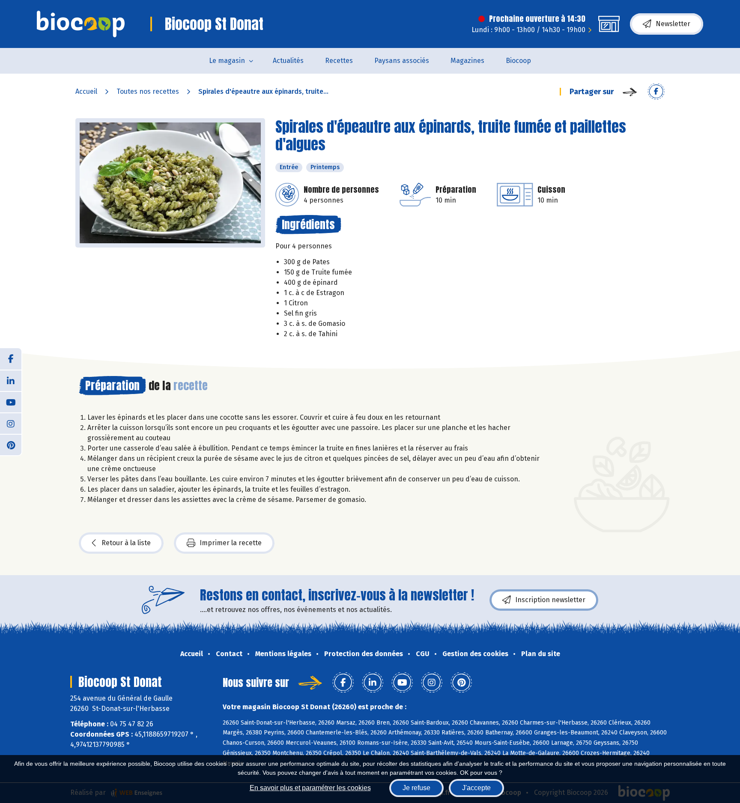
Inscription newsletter (550, 600)
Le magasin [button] (227, 61)
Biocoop (518, 61)
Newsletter (673, 24)
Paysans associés (401, 61)
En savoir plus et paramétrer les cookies (310, 787)
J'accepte (476, 787)
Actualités (288, 61)
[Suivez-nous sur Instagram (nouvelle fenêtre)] (10, 423)
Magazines (467, 61)
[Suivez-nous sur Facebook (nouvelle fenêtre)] (10, 359)
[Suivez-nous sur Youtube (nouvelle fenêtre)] (10, 401)
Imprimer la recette (231, 543)
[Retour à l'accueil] (81, 24)
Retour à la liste (126, 543)
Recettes (339, 61)
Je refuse (416, 787)
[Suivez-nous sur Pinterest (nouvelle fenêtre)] (10, 444)
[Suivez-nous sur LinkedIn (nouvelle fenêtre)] (10, 380)
